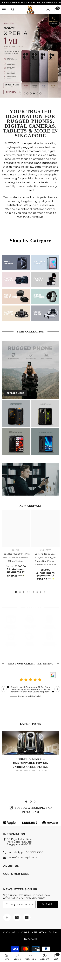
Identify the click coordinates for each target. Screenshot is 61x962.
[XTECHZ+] (16, 262)
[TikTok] (27, 917)
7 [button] (40, 93)
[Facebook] (7, 917)
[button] (4, 689)
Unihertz (45, 550)
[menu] (4, 10)
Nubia (15, 550)
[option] (30, 56)
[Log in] (48, 9)
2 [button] (24, 93)
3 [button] (27, 93)
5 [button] (34, 93)
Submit (47, 904)
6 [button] (37, 93)
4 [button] (31, 93)
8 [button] (45, 592)
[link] (16, 296)
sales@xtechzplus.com (24, 857)
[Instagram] (17, 917)
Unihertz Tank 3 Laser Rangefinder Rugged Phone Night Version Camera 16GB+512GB (45, 559)
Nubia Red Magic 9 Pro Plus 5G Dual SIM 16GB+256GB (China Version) (16, 557)
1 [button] (21, 93)
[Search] (13, 10)
